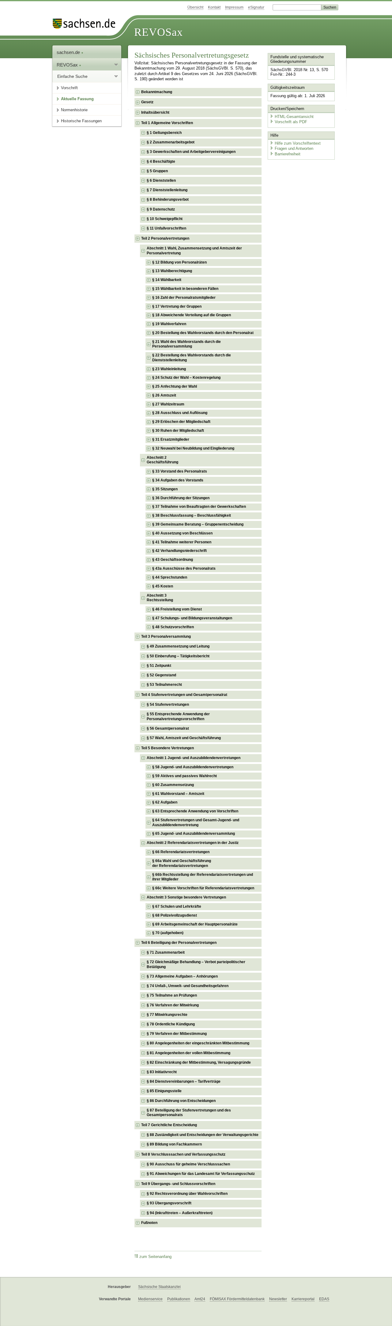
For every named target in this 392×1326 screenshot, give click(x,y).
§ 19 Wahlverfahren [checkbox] (169, 324)
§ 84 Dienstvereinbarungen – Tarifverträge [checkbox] (184, 1081)
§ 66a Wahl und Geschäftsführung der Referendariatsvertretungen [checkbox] (181, 863)
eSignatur (256, 7)
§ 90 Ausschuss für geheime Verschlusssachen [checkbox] (188, 1164)
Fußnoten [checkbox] (149, 1223)
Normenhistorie (74, 110)
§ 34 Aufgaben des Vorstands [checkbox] (177, 480)
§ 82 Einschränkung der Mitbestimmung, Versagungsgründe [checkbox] (199, 1062)
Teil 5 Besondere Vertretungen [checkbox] (167, 748)
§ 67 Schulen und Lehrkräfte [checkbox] (176, 906)
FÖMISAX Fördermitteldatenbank (237, 1299)
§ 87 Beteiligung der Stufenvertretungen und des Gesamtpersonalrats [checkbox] (189, 1112)
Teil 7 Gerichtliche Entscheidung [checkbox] (169, 1125)
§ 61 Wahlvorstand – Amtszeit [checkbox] (178, 794)
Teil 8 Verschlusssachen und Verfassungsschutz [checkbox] (183, 1154)
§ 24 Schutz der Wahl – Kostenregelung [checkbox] (186, 377)
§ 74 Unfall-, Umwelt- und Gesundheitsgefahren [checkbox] (187, 986)
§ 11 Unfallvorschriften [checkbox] (166, 228)
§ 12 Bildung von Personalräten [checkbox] (179, 262)
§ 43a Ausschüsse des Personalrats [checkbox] (184, 568)
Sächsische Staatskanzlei (159, 1287)
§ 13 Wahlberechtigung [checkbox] (172, 271)
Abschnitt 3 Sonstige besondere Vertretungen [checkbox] (186, 897)
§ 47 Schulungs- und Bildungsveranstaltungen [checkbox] (192, 618)
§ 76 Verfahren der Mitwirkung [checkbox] (173, 1005)
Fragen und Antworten (294, 148)
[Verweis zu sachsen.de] (86, 23)
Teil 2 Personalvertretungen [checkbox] (165, 238)
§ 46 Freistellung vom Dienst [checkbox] (177, 609)
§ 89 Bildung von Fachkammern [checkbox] (174, 1144)
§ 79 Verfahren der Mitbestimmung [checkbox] (177, 1034)
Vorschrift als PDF (291, 122)
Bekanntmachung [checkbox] (156, 92)
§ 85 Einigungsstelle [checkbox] (164, 1091)
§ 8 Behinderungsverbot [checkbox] (168, 199)
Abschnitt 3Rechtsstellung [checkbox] (160, 597)
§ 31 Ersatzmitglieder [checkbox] (170, 439)
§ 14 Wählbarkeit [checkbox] (166, 280)
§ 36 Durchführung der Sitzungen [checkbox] (180, 498)
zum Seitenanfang (155, 1257)
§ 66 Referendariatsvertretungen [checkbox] (180, 852)
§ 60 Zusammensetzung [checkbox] (173, 785)
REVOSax (158, 32)
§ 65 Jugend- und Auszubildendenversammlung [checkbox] (193, 833)
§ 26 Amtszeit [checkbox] (164, 395)
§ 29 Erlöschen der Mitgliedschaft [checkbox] (181, 422)
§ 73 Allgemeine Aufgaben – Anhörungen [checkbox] (182, 976)
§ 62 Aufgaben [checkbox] (164, 802)
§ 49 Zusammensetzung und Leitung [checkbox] (178, 646)
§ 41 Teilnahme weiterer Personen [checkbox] (181, 542)
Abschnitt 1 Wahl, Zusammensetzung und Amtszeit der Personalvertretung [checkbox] (194, 250)
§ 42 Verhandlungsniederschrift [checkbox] (179, 551)
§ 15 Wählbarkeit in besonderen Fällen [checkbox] (185, 289)
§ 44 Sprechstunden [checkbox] (169, 577)
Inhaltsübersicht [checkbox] (155, 112)
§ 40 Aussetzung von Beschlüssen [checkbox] (182, 533)
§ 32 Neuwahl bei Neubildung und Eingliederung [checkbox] (193, 448)
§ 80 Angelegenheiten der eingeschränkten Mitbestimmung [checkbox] (198, 1043)
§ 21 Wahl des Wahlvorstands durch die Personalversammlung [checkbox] (186, 344)
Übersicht (195, 7)
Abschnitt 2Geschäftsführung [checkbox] (162, 460)
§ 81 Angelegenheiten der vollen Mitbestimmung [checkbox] (188, 1053)
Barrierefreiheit (287, 154)
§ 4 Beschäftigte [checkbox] (161, 161)
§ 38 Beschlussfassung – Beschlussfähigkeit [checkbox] (191, 515)
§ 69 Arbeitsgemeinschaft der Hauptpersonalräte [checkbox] (195, 924)
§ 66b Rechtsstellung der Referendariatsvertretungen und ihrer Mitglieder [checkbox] (202, 877)
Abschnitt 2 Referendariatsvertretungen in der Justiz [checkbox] (193, 843)
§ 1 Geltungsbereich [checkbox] (164, 133)
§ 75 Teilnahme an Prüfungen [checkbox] (172, 995)
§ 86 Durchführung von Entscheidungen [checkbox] (181, 1101)
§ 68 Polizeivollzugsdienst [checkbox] (174, 915)
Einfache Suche (72, 76)
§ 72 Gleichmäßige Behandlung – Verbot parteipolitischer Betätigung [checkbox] (196, 964)
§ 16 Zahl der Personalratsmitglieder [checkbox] (184, 297)
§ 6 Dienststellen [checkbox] (161, 180)
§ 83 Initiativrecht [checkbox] (162, 1072)
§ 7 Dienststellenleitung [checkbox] (167, 190)
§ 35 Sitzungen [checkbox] (165, 489)
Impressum (234, 7)
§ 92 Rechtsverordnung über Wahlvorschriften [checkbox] (187, 1193)
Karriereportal (303, 1299)
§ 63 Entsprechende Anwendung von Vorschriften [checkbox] (195, 811)
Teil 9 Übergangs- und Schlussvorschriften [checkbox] (178, 1184)
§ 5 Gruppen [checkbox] (157, 171)
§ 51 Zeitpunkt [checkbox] (159, 665)
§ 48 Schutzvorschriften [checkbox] (173, 627)
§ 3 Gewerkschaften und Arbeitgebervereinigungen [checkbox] (191, 152)
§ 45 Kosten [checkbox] (162, 586)
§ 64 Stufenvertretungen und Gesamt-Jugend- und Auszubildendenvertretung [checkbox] (195, 822)
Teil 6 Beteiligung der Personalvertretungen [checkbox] (179, 942)
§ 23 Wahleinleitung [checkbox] (169, 369)
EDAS (324, 1299)
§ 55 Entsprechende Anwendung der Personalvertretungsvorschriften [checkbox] (178, 716)
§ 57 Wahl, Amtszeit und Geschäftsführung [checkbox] (184, 738)
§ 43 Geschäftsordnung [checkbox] (172, 559)
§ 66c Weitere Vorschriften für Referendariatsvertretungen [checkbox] (203, 888)
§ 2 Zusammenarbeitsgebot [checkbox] (170, 142)
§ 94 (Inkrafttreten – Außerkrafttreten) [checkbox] (180, 1213)
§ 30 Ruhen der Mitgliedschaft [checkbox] (178, 430)
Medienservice (150, 1299)
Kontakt (214, 7)
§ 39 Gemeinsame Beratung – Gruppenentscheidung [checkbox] (197, 524)
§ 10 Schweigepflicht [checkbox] (165, 219)
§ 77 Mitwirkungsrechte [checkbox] (167, 1015)
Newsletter (278, 1299)
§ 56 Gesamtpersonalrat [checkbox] (168, 728)
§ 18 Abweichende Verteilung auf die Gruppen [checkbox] (191, 315)
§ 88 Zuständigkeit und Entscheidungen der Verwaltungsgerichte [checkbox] (202, 1135)
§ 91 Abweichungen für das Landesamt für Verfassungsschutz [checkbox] (201, 1174)
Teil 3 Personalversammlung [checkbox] (166, 636)
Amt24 (199, 1299)
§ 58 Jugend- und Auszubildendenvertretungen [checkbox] (192, 767)
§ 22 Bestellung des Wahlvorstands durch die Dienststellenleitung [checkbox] (191, 357)
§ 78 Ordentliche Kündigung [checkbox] (171, 1024)
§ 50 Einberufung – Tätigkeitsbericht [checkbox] (178, 656)
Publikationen (178, 1299)
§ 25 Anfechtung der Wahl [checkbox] (174, 386)
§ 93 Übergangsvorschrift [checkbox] (169, 1203)
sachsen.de (69, 52)
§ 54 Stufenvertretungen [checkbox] (168, 704)
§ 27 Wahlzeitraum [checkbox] (168, 404)
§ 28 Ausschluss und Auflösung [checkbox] (179, 413)
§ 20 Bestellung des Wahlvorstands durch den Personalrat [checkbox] (203, 333)
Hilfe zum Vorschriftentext (298, 143)
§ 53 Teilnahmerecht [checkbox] (164, 684)
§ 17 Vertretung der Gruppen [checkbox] (177, 306)
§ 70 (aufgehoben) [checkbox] (167, 933)
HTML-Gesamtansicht (294, 116)
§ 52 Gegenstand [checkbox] (161, 675)
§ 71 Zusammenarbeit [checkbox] (166, 952)
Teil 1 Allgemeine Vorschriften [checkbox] (167, 123)
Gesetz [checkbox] (147, 102)
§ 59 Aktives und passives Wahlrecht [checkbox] (184, 776)
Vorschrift (69, 87)
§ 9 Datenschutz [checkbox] (161, 209)
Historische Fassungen (81, 121)
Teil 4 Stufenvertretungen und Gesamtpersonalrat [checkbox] (184, 695)
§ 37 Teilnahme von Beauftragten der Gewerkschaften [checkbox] (199, 506)
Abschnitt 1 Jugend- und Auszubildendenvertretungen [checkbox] (193, 758)
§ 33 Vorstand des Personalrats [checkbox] (179, 471)
